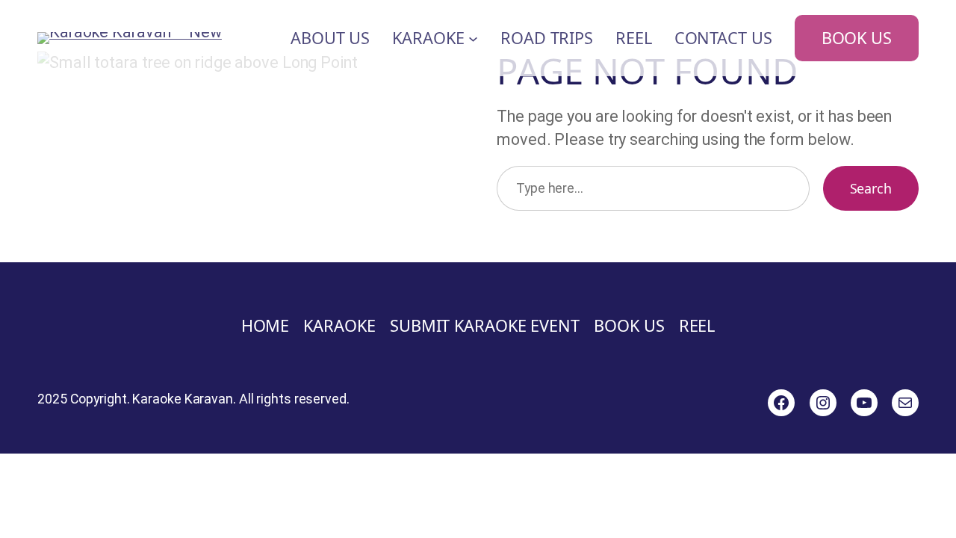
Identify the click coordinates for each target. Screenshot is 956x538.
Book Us (857, 38)
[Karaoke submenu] (473, 38)
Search (871, 188)
